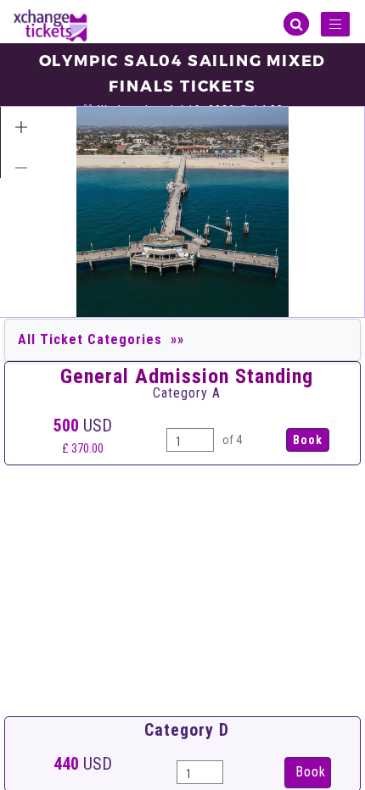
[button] (21, 127)
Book (310, 772)
